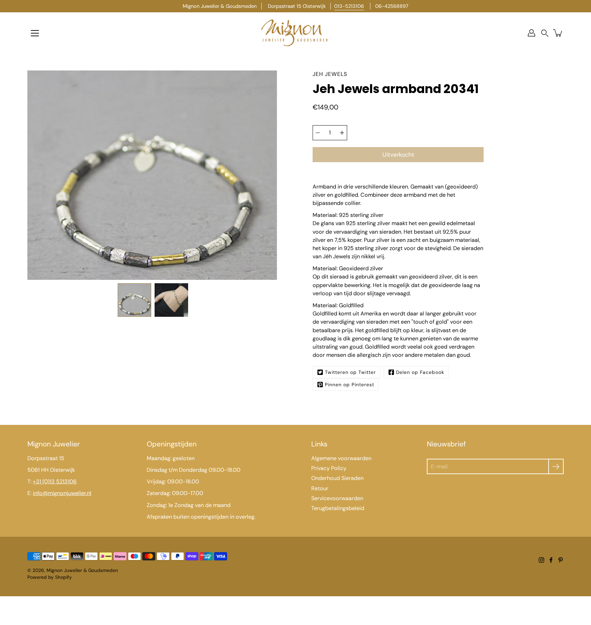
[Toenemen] (342, 132)
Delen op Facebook (420, 372)
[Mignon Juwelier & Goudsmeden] (295, 33)
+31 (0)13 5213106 (55, 481)
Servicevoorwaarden (337, 498)
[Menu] (34, 33)
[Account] (531, 32)
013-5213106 (349, 6)
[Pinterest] (560, 560)
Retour (319, 488)
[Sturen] (556, 466)
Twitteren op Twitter (350, 372)
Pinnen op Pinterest (349, 384)
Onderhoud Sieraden (337, 478)
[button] (545, 33)
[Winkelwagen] (558, 32)
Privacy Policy (328, 468)
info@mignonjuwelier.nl (62, 493)
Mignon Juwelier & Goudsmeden (82, 570)
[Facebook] (551, 560)
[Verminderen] (318, 132)
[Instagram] (541, 560)
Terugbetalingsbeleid (337, 508)
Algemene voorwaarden (341, 458)
